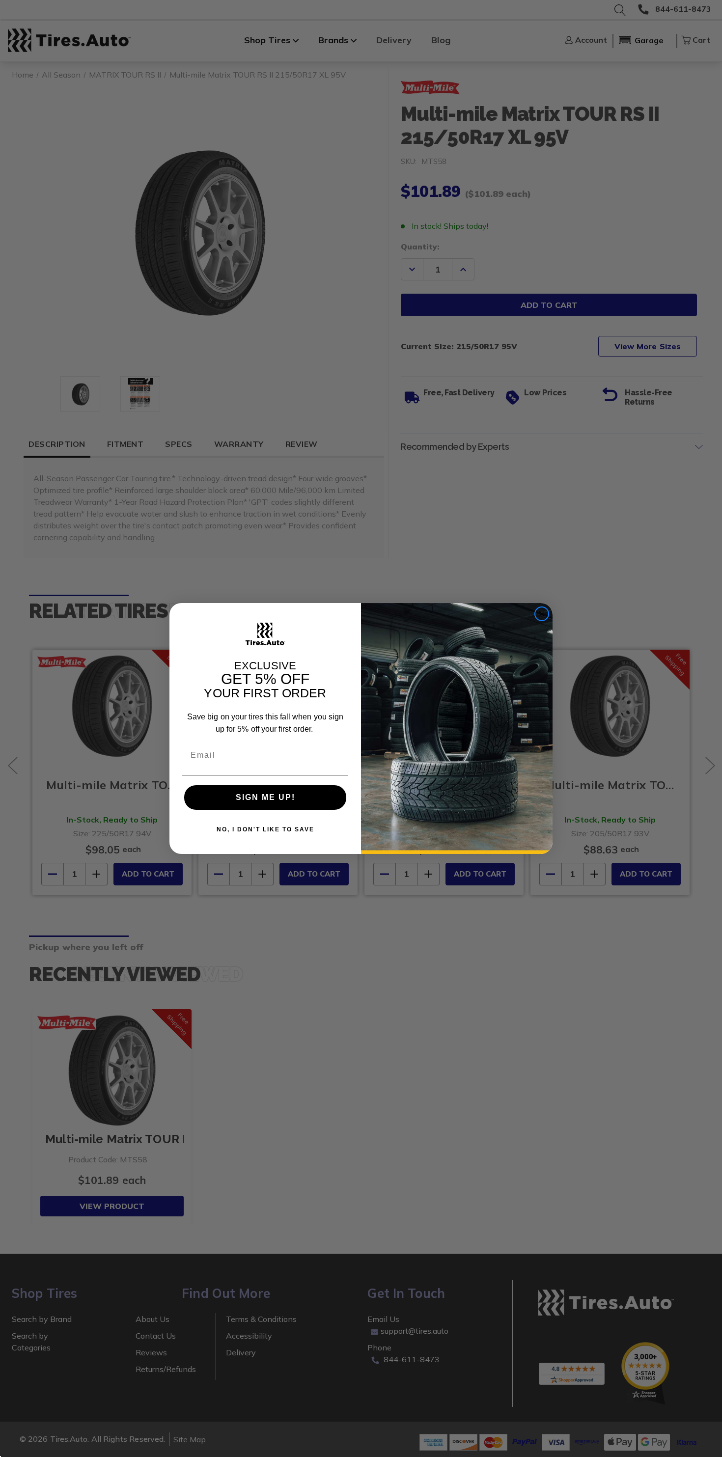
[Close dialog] (542, 614)
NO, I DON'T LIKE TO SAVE (265, 829)
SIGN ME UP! (265, 797)
